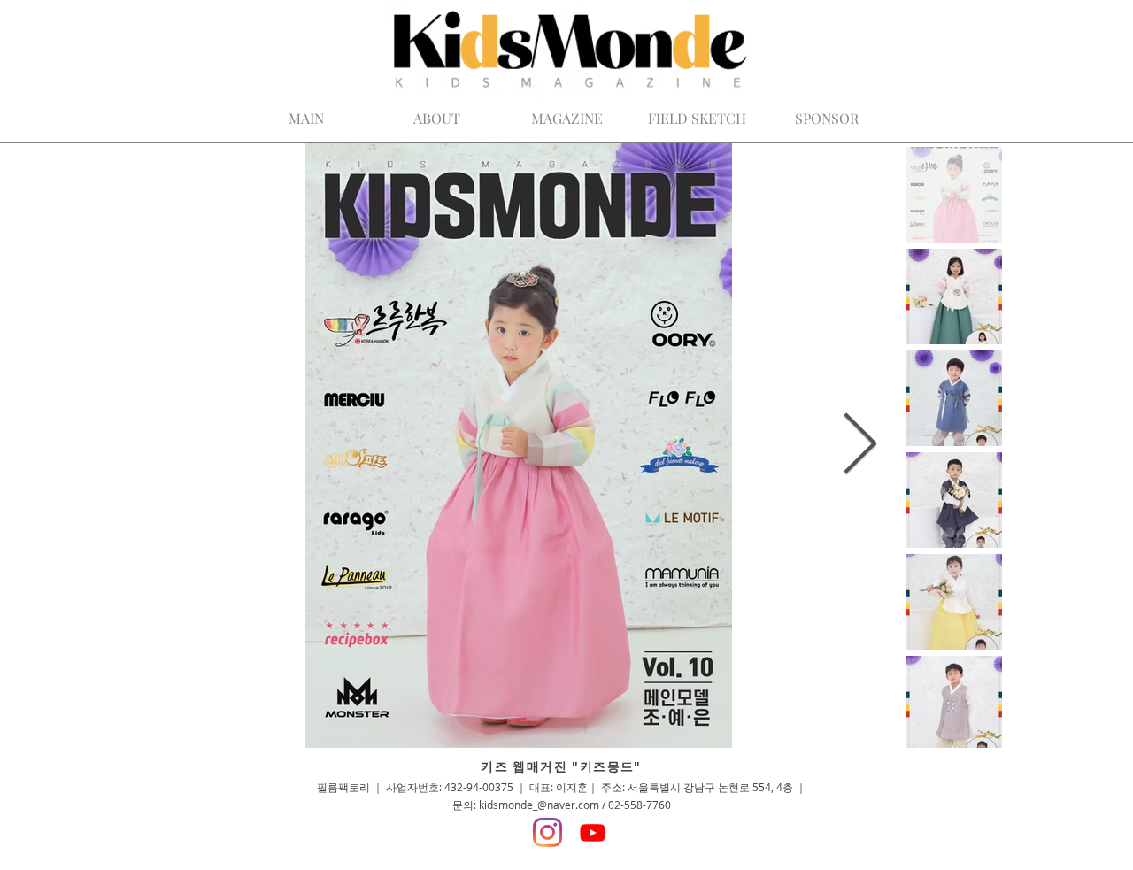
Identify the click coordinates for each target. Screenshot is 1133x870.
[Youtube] (592, 832)
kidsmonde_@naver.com (539, 804)
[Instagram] (547, 832)
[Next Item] (860, 445)
